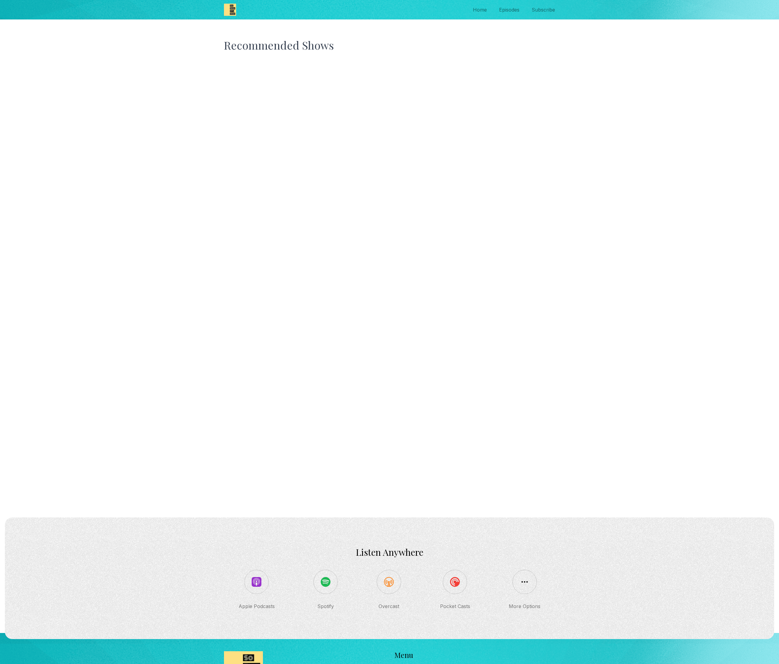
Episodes (509, 10)
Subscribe (543, 10)
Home (480, 10)
